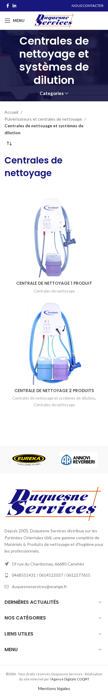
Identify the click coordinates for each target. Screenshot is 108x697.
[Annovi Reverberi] (78, 460)
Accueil (11, 112)
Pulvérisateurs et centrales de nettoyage (43, 119)
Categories (52, 93)
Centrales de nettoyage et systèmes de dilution (53, 398)
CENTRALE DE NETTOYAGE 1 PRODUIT (54, 283)
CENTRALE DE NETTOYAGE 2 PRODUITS (54, 391)
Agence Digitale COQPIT (70, 679)
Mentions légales (54, 688)
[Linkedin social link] (14, 6)
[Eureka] (29, 460)
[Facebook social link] (7, 6)
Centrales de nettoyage (33, 166)
